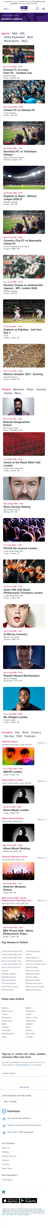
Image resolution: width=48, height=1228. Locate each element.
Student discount (9, 1156)
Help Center (7, 1168)
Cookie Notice (6, 1212)
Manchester (30, 1033)
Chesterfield (30, 1020)
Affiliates (5, 1152)
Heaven (29, 954)
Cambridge (6, 1030)
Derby (4, 1036)
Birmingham (6, 1017)
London (5, 1014)
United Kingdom (7, 15)
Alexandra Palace (9, 980)
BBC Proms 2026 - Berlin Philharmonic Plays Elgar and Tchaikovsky (16, 900)
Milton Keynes (7, 1011)
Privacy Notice (22, 1064)
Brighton (29, 1008)
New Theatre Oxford (10, 986)
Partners (5, 1164)
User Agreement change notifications (18, 1214)
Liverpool (29, 1036)
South (16, 15)
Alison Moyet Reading (12, 818)
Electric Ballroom (32, 957)
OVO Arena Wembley (34, 961)
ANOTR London (10, 741)
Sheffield (29, 1024)
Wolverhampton (8, 1033)
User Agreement (27, 1210)
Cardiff (28, 1014)
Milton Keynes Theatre (35, 986)
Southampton (7, 1020)
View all (40, 743)
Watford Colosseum (34, 989)
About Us (6, 1148)
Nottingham (30, 1011)
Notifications (7, 1180)
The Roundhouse (9, 983)
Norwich (29, 1030)
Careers (5, 1160)
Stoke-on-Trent (32, 1017)
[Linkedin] (3, 1192)
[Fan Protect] (11, 1111)
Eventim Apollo (8, 989)
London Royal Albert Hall (12, 951)
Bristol (4, 1024)
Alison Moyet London (12, 780)
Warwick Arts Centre (34, 983)
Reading (5, 1008)
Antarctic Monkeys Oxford (14, 856)
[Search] (43, 9)
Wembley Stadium (9, 973)
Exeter (28, 1027)
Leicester (5, 1027)
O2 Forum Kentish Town (11, 961)
